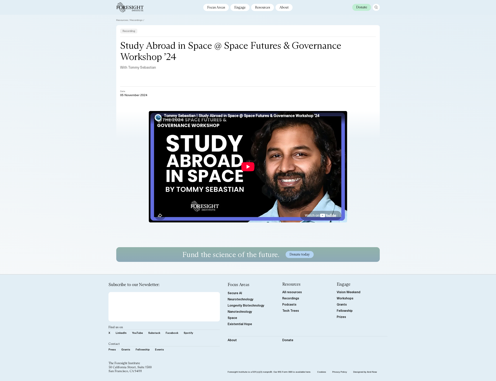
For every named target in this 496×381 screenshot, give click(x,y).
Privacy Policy (339, 371)
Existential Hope (240, 323)
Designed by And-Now (365, 371)
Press (112, 349)
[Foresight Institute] (130, 7)
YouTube (137, 333)
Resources (262, 7)
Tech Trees (290, 310)
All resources (292, 292)
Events (159, 349)
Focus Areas (216, 7)
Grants (125, 349)
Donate (287, 339)
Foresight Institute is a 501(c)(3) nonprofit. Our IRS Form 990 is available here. (269, 371)
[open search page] (376, 7)
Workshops (345, 298)
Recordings (136, 20)
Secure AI (235, 292)
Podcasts (289, 304)
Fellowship (143, 349)
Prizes (341, 316)
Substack (154, 333)
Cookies (321, 371)
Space (232, 317)
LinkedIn (121, 333)
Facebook (172, 333)
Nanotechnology (240, 311)
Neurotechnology (240, 299)
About (284, 7)
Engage (240, 7)
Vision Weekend (348, 292)
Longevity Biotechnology (246, 305)
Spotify (188, 333)
